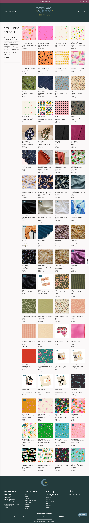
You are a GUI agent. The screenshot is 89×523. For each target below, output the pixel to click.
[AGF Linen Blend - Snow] (62, 207)
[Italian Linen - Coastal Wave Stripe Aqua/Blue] (78, 207)
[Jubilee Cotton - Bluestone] (45, 232)
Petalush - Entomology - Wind (61, 94)
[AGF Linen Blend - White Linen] (45, 207)
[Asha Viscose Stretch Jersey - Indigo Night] (29, 132)
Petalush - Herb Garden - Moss (29, 317)
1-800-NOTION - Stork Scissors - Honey (28, 416)
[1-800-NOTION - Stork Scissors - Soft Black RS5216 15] (78, 381)
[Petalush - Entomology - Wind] (62, 83)
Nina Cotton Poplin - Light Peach (45, 267)
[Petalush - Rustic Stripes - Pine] (78, 281)
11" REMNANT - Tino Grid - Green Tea (28, 94)
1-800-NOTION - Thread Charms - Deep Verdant (44, 441)
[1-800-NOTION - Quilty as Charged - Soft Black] (62, 405)
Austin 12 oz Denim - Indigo (45, 93)
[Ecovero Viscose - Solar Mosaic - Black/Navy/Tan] (45, 182)
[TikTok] (86, 1)
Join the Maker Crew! (44, 1)
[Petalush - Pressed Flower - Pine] (62, 281)
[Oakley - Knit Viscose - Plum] (62, 232)
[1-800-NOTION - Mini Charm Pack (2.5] (62, 356)
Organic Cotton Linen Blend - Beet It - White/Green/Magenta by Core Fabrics (78, 168)
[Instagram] (77, 1)
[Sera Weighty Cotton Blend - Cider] (62, 157)
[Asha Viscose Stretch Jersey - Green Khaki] (45, 132)
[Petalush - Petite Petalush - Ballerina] (45, 331)
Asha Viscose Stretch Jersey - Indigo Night (27, 143)
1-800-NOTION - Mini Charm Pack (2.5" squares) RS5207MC (62, 367)
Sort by (6, 57)
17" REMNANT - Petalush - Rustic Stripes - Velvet (29, 69)
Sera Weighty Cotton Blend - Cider (60, 168)
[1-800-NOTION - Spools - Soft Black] (62, 455)
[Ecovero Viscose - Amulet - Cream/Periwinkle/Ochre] (29, 182)
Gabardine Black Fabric (28, 292)
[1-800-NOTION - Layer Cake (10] (45, 381)
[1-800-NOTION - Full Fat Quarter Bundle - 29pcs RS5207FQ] (62, 381)
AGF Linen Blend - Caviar (28, 217)
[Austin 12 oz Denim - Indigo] (45, 83)
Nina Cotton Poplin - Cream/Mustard (60, 267)
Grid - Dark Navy (26, 167)
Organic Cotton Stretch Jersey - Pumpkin (44, 168)
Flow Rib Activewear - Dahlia (76, 143)
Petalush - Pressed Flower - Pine (61, 292)
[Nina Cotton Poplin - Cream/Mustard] (62, 256)
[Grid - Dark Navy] (29, 157)
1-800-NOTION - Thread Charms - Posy (77, 441)
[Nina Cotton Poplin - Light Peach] (45, 256)
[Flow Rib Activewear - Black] (62, 132)
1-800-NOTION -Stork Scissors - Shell (44, 416)
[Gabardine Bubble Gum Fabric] (78, 256)
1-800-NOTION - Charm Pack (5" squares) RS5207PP (77, 367)
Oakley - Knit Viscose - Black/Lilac (28, 267)
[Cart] (84, 11)
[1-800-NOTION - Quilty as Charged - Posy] (78, 405)
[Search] (78, 11)
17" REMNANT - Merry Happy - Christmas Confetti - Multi (60, 44)
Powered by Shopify (51, 521)
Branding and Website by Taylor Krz (44, 519)
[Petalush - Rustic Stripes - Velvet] (29, 331)
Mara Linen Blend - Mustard (27, 243)
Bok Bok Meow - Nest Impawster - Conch (60, 118)
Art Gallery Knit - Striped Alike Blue (61, 193)
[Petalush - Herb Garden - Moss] (29, 306)
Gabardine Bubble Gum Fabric (77, 267)
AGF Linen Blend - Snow (61, 217)
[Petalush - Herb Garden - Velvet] (78, 306)
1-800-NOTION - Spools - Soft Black (61, 466)
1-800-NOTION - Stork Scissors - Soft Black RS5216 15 (77, 392)
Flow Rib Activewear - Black (60, 143)
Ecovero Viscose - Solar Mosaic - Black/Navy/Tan (45, 193)
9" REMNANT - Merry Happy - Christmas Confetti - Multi (27, 118)
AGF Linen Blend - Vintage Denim (78, 193)
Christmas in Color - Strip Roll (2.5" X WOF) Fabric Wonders (61, 342)
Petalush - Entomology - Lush (61, 317)
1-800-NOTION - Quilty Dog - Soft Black (28, 466)
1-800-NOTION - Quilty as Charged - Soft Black (61, 416)
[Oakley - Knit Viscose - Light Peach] (78, 232)
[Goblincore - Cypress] (78, 108)
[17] (29, 33)
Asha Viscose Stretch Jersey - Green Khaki (44, 143)
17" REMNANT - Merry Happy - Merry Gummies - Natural (78, 44)
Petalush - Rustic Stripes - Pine (78, 292)
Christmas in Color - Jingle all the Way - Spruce (45, 367)
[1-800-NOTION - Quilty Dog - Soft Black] (29, 455)
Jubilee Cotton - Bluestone (42, 243)
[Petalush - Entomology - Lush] (62, 306)
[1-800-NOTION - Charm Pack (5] (78, 356)
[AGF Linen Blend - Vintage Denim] (78, 182)
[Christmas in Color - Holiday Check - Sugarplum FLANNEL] (78, 331)
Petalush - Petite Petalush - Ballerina (45, 342)
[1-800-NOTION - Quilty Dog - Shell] (45, 455)
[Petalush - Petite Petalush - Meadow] (45, 306)
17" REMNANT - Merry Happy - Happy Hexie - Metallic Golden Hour (61, 69)
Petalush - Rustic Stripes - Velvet (29, 342)
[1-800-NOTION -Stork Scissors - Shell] (45, 405)
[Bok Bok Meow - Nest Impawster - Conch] (62, 108)
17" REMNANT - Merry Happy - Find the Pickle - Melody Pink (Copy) (28, 44)
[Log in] (81, 11)
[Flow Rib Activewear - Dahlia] (78, 132)
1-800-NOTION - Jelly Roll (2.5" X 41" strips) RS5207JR (29, 391)
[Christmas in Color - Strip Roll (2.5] (62, 331)
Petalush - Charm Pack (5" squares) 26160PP (45, 292)
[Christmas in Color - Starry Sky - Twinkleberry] (29, 356)
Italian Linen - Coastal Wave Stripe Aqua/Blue (77, 218)
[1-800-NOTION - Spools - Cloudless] (78, 455)
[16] (78, 58)
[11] (29, 83)
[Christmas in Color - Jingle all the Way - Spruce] (45, 356)
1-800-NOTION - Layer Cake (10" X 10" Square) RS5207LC (44, 392)
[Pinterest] (80, 1)
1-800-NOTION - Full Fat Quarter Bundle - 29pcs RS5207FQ (61, 392)
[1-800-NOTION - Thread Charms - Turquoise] (62, 430)
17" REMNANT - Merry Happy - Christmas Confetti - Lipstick (43, 44)
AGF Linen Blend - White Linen (44, 218)
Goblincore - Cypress (76, 118)
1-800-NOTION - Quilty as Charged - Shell (29, 441)
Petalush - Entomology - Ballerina (77, 94)
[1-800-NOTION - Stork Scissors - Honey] (29, 405)
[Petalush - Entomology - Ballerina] (78, 83)
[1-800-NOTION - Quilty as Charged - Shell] (29, 430)
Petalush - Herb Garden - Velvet (77, 317)
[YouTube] (83, 1)
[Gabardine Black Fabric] (29, 281)
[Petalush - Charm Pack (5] (45, 281)
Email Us (6, 507)
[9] (29, 108)
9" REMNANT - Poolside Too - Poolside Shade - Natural (45, 118)
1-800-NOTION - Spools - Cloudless (77, 466)
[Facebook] (74, 1)
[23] (45, 58)
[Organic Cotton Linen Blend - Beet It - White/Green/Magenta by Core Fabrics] (78, 157)
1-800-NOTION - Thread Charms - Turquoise (61, 441)
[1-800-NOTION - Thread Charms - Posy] (78, 430)
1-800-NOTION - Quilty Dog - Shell (44, 466)
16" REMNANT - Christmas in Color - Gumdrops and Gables (77, 69)
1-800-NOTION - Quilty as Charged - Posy (77, 416)
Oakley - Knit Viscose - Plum (61, 243)
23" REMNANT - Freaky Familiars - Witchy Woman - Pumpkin (45, 69)
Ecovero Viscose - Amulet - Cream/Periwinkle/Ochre (29, 193)
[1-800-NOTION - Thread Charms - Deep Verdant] (45, 430)
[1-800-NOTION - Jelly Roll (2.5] (29, 381)
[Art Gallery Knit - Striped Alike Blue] (62, 182)
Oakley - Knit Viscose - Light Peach (77, 243)
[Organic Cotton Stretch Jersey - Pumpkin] (45, 157)
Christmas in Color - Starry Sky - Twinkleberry (29, 367)
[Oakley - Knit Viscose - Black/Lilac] (29, 256)
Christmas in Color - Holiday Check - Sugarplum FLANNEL (76, 342)
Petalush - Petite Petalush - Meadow (45, 317)
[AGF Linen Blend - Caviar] (29, 207)
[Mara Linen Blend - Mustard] (29, 232)
